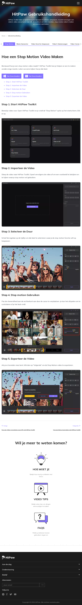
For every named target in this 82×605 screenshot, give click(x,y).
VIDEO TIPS (41, 499)
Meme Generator (22, 44)
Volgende (76, 426)
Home (3, 36)
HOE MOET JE (41, 469)
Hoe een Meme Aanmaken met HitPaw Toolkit (66, 430)
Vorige (5, 426)
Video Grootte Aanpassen (40, 44)
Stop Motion (9, 44)
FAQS (41, 527)
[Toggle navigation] (77, 3)
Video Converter (76, 44)
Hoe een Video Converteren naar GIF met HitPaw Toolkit (18, 430)
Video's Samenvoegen (59, 44)
